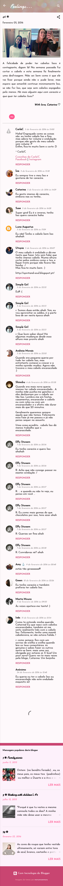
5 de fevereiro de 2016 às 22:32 (31, 287)
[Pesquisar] (58, 6)
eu (11, 116)
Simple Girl (22, 284)
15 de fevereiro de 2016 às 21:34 (36, 618)
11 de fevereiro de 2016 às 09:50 (32, 602)
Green (19, 580)
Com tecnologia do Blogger (33, 873)
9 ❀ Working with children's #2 (20, 795)
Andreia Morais (24, 351)
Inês (18, 618)
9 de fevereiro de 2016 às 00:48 (41, 565)
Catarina (21, 189)
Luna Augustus (24, 227)
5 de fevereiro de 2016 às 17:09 (31, 230)
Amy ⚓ (20, 564)
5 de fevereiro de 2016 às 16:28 (36, 208)
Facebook (21, 159)
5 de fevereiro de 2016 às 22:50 (31, 353)
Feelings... (21, 6)
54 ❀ (5, 832)
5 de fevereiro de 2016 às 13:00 (39, 129)
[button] (58, 17)
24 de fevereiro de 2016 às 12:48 (32, 672)
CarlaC (20, 129)
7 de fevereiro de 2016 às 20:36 (31, 445)
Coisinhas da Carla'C (28, 157)
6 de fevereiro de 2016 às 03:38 (41, 382)
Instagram (35, 159)
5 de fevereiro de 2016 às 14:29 (41, 190)
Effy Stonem (23, 442)
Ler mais (54, 785)
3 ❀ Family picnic (12, 758)
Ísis (17, 171)
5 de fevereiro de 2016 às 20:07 (40, 248)
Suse (18, 208)
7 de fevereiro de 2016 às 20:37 (31, 487)
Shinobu (20, 382)
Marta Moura (24, 599)
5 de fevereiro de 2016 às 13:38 (35, 171)
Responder (23, 164)
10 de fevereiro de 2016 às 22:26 (39, 581)
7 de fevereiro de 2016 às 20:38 (31, 548)
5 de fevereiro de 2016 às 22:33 (31, 306)
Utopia (20, 248)
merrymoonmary (41, 880)
